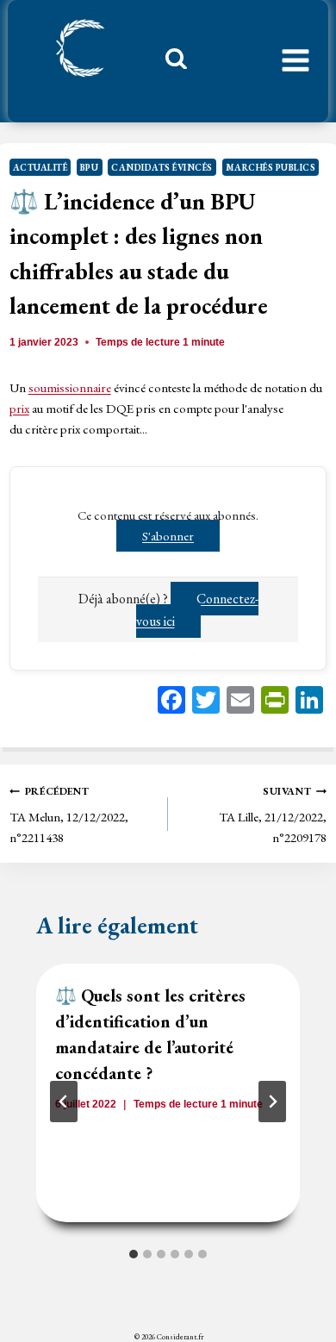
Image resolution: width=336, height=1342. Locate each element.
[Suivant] (272, 1101)
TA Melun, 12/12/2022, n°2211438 (68, 815)
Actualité (40, 167)
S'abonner (168, 535)
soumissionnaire (69, 387)
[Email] (240, 702)
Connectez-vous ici (197, 610)
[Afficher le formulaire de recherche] (170, 62)
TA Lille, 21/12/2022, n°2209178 (273, 815)
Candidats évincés (162, 167)
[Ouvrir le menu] (295, 61)
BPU (89, 167)
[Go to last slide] (64, 1101)
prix (19, 408)
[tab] (133, 1254)
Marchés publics (271, 167)
